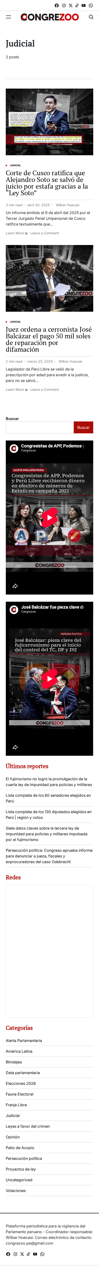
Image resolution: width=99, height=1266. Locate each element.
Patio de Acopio (20, 1147)
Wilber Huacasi (67, 205)
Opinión (13, 1137)
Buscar (12, 418)
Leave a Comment (44, 233)
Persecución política (24, 1158)
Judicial (15, 165)
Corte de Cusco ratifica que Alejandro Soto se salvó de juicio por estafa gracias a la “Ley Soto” (47, 182)
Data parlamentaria (23, 1072)
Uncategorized (19, 1179)
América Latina (19, 1051)
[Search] (91, 17)
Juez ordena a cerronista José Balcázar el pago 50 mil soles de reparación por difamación (49, 339)
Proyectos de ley (21, 1169)
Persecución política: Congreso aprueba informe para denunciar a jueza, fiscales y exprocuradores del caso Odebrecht (49, 856)
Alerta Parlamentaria (24, 1040)
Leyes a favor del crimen (28, 1126)
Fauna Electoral (19, 1094)
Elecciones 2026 (21, 1083)
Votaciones (16, 1190)
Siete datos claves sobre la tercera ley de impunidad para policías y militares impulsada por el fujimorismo (46, 834)
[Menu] (8, 17)
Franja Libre (16, 1104)
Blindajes (14, 1062)
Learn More (15, 233)
